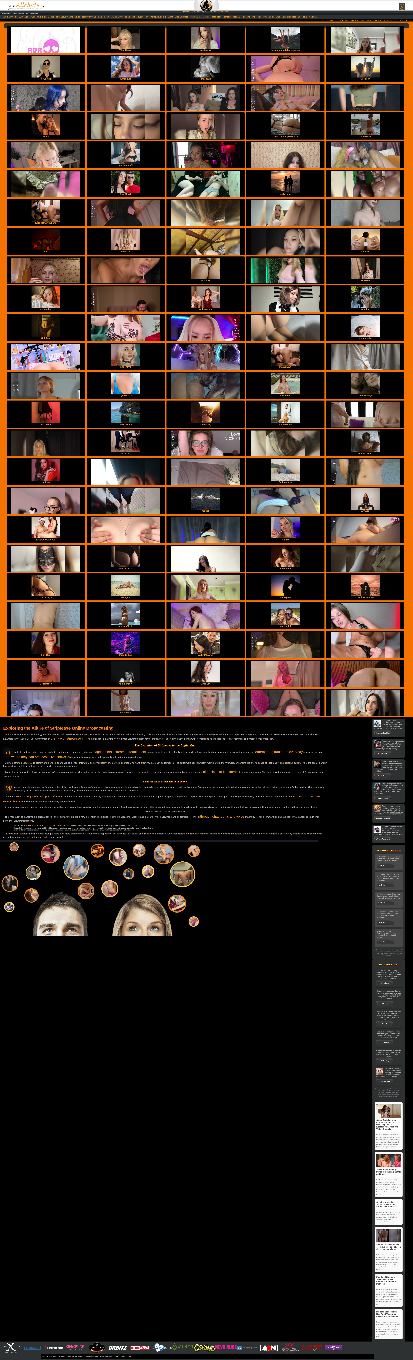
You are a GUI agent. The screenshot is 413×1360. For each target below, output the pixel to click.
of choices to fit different (221, 772)
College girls (80, 17)
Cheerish (365, 79)
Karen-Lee (125, 79)
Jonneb (205, 511)
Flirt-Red (45, 655)
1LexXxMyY (45, 597)
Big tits (43, 17)
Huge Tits (161, 17)
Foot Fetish (106, 17)
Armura (365, 511)
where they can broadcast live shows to (40, 757)
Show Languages (336, 20)
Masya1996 (285, 367)
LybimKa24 (126, 395)
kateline (365, 309)
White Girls (314, 17)
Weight (392, 20)
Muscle (206, 17)
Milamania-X (125, 683)
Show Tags (406, 20)
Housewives (150, 17)
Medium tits (196, 17)
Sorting (398, 20)
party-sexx (285, 194)
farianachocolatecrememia (285, 50)
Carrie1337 (126, 453)
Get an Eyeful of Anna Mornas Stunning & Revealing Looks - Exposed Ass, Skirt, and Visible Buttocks (387, 1124)
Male (402, 4)
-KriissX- (365, 251)
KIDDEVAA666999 (45, 539)
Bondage (59, 17)
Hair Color (369, 20)
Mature (186, 17)
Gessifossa (46, 683)
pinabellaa (365, 136)
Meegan (125, 597)
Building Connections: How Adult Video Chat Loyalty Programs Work (387, 1314)
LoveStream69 (125, 165)
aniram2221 (125, 626)
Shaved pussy (258, 17)
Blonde (51, 17)
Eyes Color (359, 20)
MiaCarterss (125, 568)
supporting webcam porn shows (38, 796)
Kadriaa (46, 482)
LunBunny (205, 50)
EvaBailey (285, 568)
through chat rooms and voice (222, 816)
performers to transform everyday (278, 752)
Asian (14, 17)
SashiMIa (46, 424)
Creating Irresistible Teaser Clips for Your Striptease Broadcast (386, 1204)
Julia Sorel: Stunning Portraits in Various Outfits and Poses (388, 1172)
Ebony (97, 17)
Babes (28, 17)
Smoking (280, 17)
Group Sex (126, 17)
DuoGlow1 (125, 194)
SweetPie (365, 280)
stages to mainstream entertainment (119, 752)
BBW (21, 17)
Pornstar (226, 17)
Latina (170, 17)
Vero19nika (126, 424)
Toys (305, 17)
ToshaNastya (365, 395)
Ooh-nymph (205, 309)
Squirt (287, 17)
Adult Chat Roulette (192, 11)
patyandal (285, 626)
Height (386, 20)
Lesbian (178, 17)
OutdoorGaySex (365, 597)
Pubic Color (378, 20)
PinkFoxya (205, 79)
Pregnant (236, 17)
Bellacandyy (285, 482)
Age (352, 20)
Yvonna (285, 539)
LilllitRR (46, 251)
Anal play (6, 17)
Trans (402, 9)
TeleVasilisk (45, 79)
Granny (116, 17)
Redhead (246, 17)
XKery (45, 136)
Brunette (69, 17)
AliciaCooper (365, 453)
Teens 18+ (297, 17)
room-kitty (205, 424)
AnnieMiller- (285, 424)
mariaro (205, 280)
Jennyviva (45, 309)
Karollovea (126, 712)
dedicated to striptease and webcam (45, 825)
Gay (401, 7)
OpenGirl (205, 683)
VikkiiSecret (125, 50)
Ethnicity (347, 20)
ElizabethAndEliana (45, 223)
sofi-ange (285, 395)
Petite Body (216, 17)
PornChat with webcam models (217, 11)
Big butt (35, 17)
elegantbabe (365, 338)
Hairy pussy (137, 17)
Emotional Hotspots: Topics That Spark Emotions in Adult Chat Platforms (387, 1280)
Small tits (270, 17)
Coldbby (45, 338)
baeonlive (125, 367)
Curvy (90, 17)
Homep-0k (285, 597)
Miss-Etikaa (125, 655)
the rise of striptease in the (70, 738)
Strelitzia (125, 251)
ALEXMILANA (205, 655)
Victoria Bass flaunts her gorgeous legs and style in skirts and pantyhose (388, 1247)
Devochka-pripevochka (285, 136)
